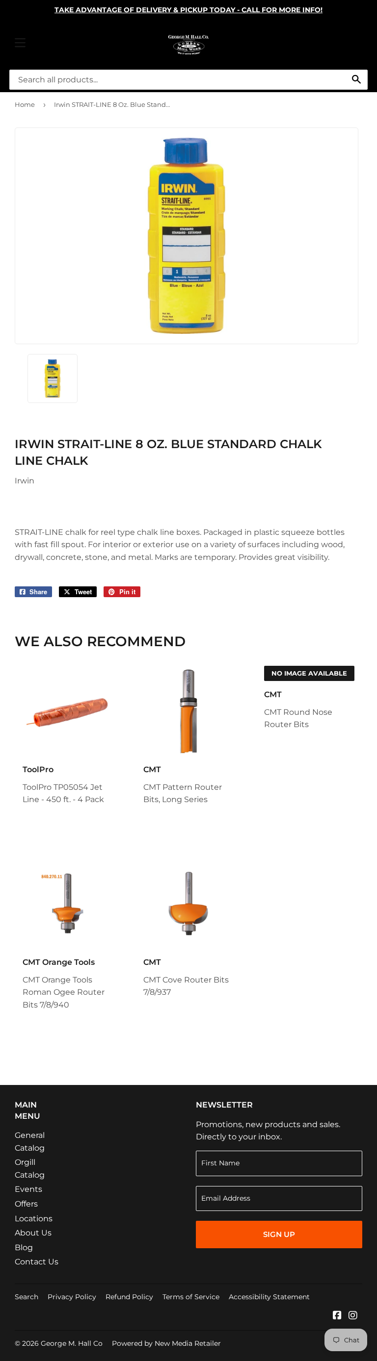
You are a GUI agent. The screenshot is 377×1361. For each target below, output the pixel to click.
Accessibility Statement (269, 1297)
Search (26, 1297)
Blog (24, 1247)
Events (28, 1189)
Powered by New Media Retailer (166, 1343)
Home (25, 104)
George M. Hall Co (72, 1343)
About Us (33, 1232)
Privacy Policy (72, 1297)
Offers (26, 1204)
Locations (34, 1218)
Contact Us (36, 1261)
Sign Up (279, 1234)
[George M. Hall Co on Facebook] (337, 1316)
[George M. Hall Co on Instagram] (353, 1316)
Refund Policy (129, 1297)
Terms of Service (190, 1297)
